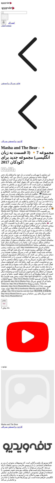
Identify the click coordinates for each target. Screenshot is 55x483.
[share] (7, 170)
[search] (4, 17)
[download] (14, 170)
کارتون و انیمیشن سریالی (11, 141)
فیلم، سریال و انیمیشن (10, 83)
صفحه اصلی (6, 25)
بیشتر (4, 300)
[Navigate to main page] (6, 4)
